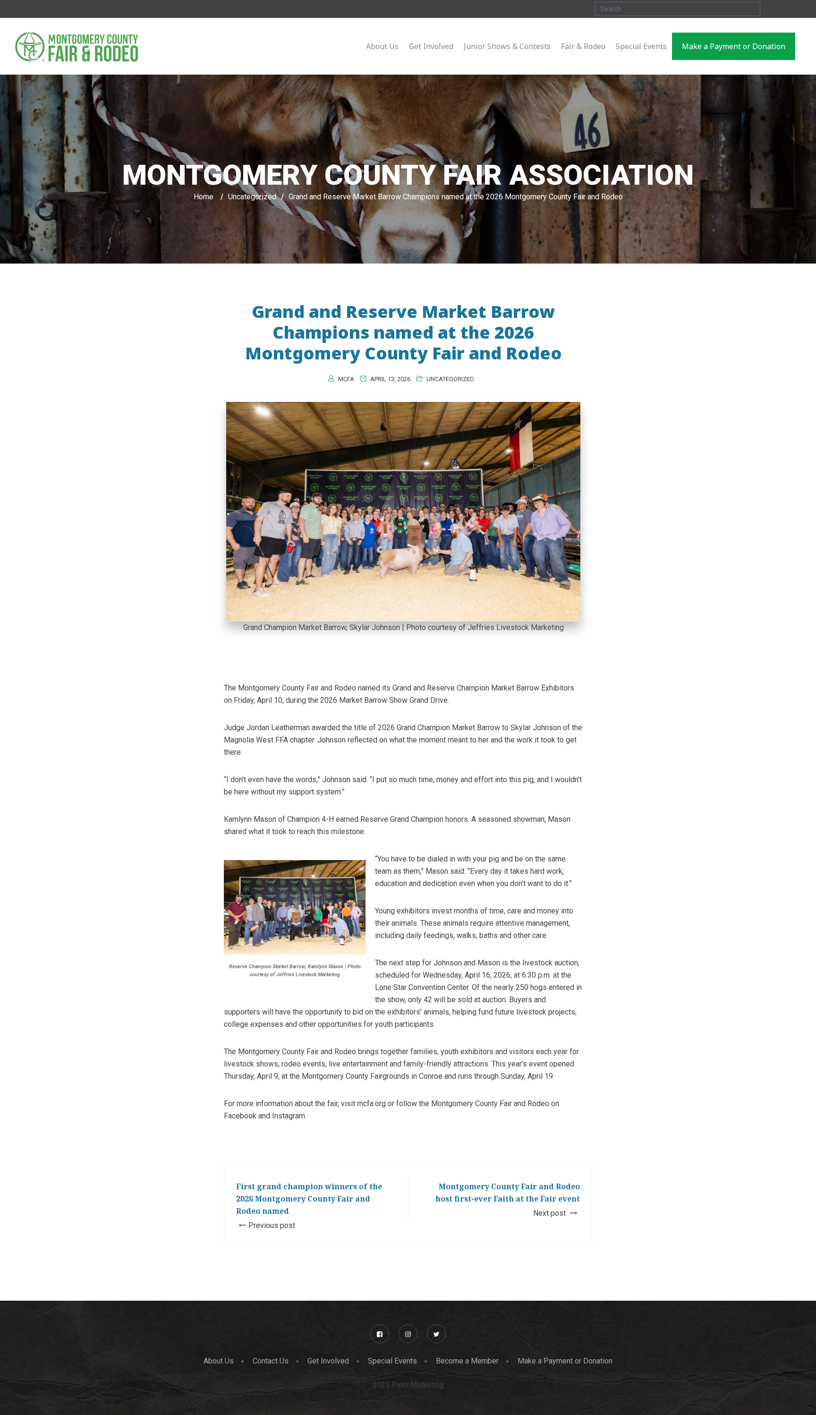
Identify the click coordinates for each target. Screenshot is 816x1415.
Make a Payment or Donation (565, 1360)
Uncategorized (450, 379)
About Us (219, 1360)
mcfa (346, 379)
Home (203, 196)
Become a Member (467, 1360)
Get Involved (328, 1360)
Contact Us (271, 1360)
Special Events (392, 1360)
